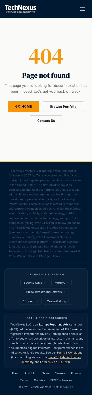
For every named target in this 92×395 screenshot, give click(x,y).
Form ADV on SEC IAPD (55, 362)
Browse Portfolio (63, 106)
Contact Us (46, 121)
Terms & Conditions (69, 352)
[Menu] (83, 9)
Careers (60, 373)
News (45, 373)
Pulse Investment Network (44, 292)
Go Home (23, 106)
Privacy (76, 373)
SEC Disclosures (61, 380)
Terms (24, 380)
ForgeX (60, 282)
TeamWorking (56, 301)
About (15, 373)
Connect (29, 301)
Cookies (39, 380)
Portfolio (30, 373)
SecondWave (33, 282)
